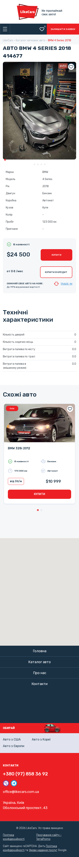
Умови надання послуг (43, 850)
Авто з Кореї (41, 739)
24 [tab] (41, 164)
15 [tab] (53, 160)
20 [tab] (71, 160)
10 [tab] (36, 160)
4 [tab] (15, 160)
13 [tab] (46, 160)
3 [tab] (12, 160)
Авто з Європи (13, 746)
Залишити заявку (63, 29)
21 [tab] (74, 160)
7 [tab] (26, 160)
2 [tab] (8, 160)
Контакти (39, 684)
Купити (56, 255)
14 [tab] (50, 160)
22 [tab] (34, 164)
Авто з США (12, 739)
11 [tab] (39, 160)
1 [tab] (5, 160)
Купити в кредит (56, 272)
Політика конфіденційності (14, 837)
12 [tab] (43, 160)
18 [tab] (64, 160)
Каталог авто (39, 662)
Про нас (39, 673)
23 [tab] (38, 164)
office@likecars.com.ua (21, 792)
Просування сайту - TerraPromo (49, 837)
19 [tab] (67, 160)
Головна (39, 651)
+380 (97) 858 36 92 (25, 774)
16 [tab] (57, 160)
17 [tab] (60, 160)
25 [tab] (45, 164)
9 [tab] (33, 160)
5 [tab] (19, 160)
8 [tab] (29, 160)
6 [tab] (22, 160)
